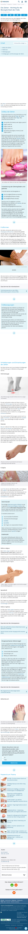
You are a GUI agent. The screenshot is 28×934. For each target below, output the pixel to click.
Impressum (7, 925)
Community (8, 900)
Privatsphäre (20, 925)
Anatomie (9, 4)
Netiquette (20, 900)
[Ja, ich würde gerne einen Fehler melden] (14, 892)
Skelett (14, 4)
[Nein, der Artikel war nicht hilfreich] (16, 885)
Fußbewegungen (6, 51)
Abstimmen (14, 763)
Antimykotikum (4, 496)
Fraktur (17, 729)
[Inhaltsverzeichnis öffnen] (25, 928)
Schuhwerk (6, 417)
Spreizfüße (6, 523)
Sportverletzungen (5, 732)
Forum (2, 900)
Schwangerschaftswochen (7, 231)
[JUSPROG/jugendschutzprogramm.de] (6, 920)
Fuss (19, 4)
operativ (14, 531)
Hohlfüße (6, 521)
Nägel (18, 117)
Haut (19, 408)
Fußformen (5, 49)
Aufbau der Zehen (6, 47)
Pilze (4, 489)
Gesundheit (3, 4)
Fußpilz (4, 490)
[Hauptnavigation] (25, 1)
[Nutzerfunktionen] (22, 1)
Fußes (2, 105)
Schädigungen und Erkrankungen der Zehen (13, 54)
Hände (22, 116)
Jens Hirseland (4, 852)
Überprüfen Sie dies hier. (21, 917)
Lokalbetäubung (6, 677)
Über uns (3, 901)
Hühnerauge (9, 404)
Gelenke (19, 203)
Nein (5, 759)
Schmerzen (3, 413)
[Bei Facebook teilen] (4, 15)
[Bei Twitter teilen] (10, 15)
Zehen (4, 103)
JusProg (18, 921)
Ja (4, 757)
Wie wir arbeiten (15, 902)
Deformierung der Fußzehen (15, 504)
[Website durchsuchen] (19, 1)
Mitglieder (14, 900)
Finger (16, 116)
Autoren (8, 902)
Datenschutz (13, 925)
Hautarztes (21, 674)
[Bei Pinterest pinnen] (17, 15)
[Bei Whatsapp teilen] (24, 15)
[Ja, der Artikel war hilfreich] (11, 885)
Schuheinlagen (4, 603)
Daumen (19, 138)
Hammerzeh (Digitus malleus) (15, 506)
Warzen (2, 427)
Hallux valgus (6, 551)
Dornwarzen (9, 428)
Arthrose (11, 612)
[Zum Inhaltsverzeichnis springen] (14, 222)
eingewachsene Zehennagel (17, 645)
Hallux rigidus (10, 609)
